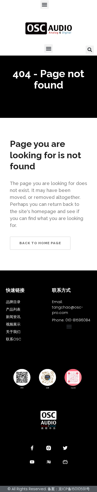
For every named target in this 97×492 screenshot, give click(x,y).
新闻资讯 (13, 316)
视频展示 (13, 324)
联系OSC (13, 339)
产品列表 (13, 309)
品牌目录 (13, 301)
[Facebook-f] (32, 448)
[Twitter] (65, 448)
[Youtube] (32, 462)
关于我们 (13, 331)
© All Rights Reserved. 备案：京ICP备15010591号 (49, 488)
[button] (44, 4)
